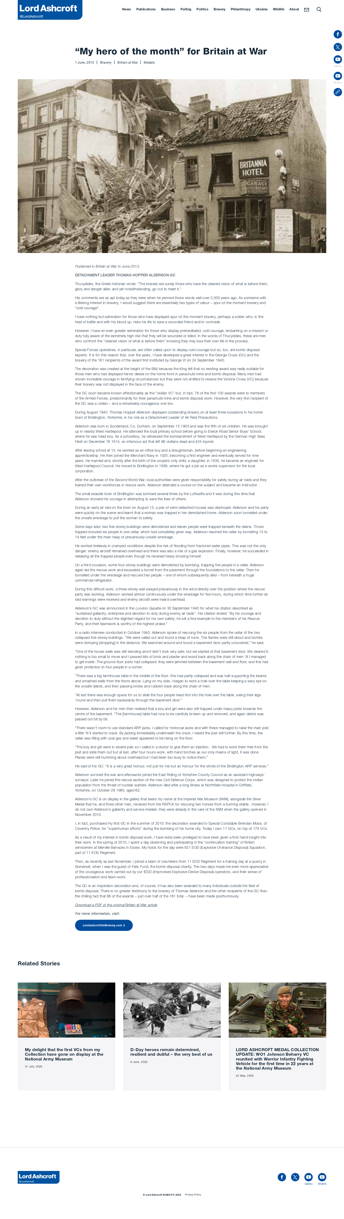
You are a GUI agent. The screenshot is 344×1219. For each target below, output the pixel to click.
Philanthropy (240, 9)
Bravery (220, 9)
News (126, 9)
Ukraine (262, 9)
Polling (186, 9)
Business (168, 9)
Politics (202, 9)
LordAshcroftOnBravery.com (102, 925)
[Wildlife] (322, 1177)
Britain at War (116, 905)
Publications (146, 9)
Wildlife (278, 9)
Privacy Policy (193, 1194)
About (294, 9)
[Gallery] (308, 1177)
